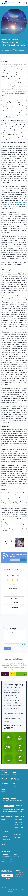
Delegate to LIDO (5, 673)
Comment (7, 648)
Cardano (15, 39)
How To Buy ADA (18, 824)
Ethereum (10, 39)
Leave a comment (13, 588)
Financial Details (17, 834)
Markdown (24, 644)
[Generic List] (13, 629)
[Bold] (5, 629)
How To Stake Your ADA (20, 827)
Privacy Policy (17, 837)
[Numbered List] (15, 629)
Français (22, 874)
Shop (12, 674)
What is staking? (18, 822)
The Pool (5, 836)
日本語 (16, 876)
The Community (6, 839)
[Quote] (11, 629)
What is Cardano (18, 819)
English (16, 872)
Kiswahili (17, 874)
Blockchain (4, 39)
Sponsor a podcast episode (21, 673)
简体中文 (21, 876)
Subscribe (23, 560)
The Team (5, 834)
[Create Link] (18, 629)
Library (3, 819)
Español (21, 872)
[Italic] (8, 629)
